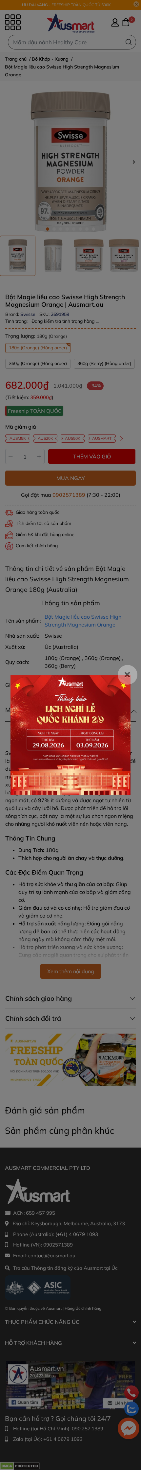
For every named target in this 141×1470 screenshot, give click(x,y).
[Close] (127, 675)
